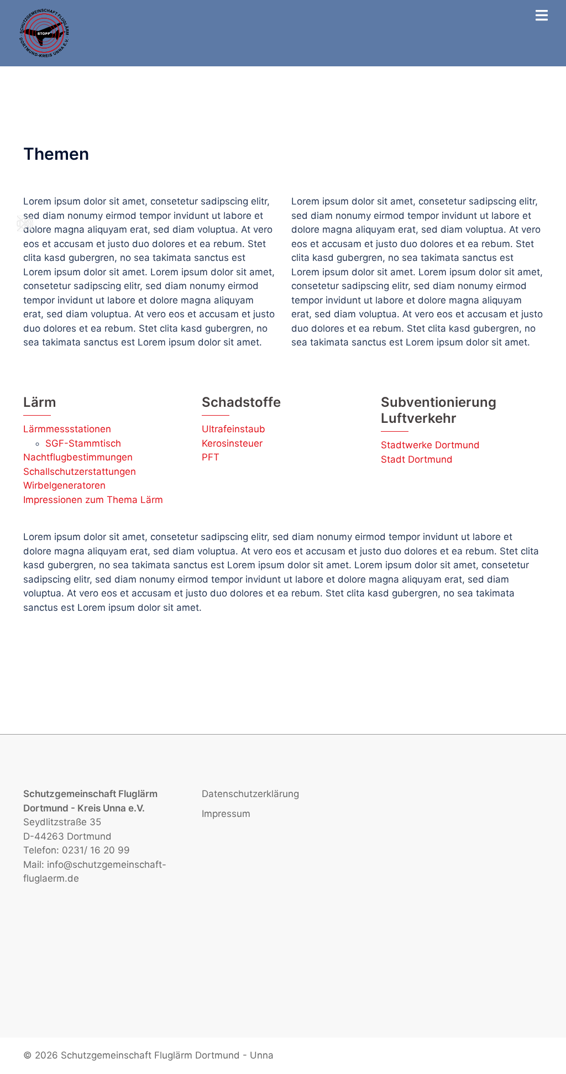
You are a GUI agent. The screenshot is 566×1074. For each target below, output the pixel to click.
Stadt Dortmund (417, 459)
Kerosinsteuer (232, 443)
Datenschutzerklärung (250, 793)
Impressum (226, 813)
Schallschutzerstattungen (79, 471)
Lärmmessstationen (67, 428)
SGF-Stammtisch (83, 443)
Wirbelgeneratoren (64, 485)
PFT (210, 457)
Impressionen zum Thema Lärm (93, 499)
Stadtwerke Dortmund (430, 444)
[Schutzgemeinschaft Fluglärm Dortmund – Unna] (45, 32)
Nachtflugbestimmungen (78, 457)
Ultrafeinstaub (233, 428)
